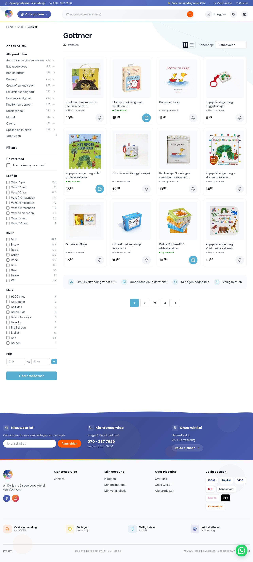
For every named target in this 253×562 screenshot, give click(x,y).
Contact (243, 3)
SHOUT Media (112, 550)
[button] (241, 550)
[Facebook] (6, 498)
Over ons (161, 478)
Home (9, 26)
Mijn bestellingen (115, 484)
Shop (20, 26)
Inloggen (110, 478)
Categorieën (34, 14)
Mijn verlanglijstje (115, 490)
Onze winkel (224, 3)
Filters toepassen (31, 376)
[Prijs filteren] (54, 361)
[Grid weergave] (185, 45)
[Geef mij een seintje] (99, 117)
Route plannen (185, 448)
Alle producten (16, 54)
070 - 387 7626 (62, 3)
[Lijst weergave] (192, 45)
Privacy (7, 550)
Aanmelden (69, 443)
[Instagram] (15, 498)
